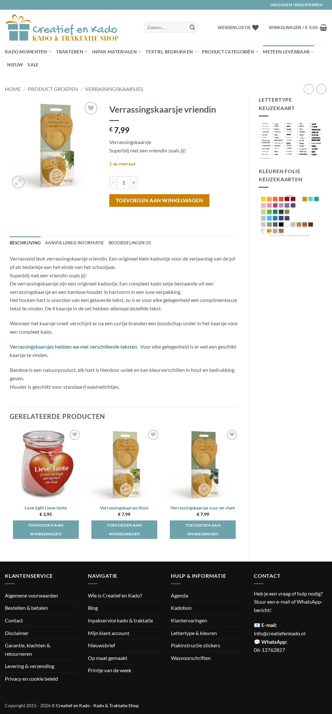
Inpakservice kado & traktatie (120, 620)
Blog (93, 608)
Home (13, 89)
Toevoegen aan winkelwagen (159, 200)
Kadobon (181, 608)
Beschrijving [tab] (25, 242)
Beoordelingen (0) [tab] (130, 242)
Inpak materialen (114, 51)
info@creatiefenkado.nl (279, 633)
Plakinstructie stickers (195, 645)
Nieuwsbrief (101, 645)
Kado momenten (26, 51)
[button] (298, 27)
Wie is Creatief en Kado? (115, 595)
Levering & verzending (29, 666)
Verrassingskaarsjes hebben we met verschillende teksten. (74, 346)
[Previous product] (321, 89)
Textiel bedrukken (169, 51)
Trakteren (69, 51)
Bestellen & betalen (26, 608)
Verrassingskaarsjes (114, 89)
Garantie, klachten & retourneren (27, 649)
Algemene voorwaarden (31, 595)
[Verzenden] (192, 27)
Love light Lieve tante (46, 507)
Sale (33, 64)
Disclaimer (17, 633)
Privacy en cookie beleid (31, 678)
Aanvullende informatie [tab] (74, 242)
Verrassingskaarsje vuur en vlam (203, 507)
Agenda (179, 595)
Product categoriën (228, 51)
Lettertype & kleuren (194, 633)
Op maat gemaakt (107, 658)
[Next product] (308, 89)
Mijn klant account (108, 633)
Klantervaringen (189, 620)
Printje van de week (109, 670)
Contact (14, 620)
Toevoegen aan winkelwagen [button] (46, 529)
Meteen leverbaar (286, 51)
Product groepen (53, 89)
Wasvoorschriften (191, 658)
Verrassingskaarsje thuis (124, 507)
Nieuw (15, 64)
